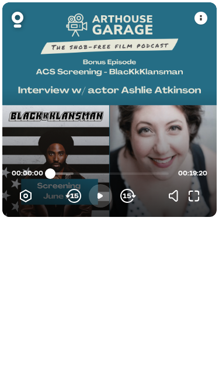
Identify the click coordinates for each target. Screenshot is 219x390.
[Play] (100, 196)
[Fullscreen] (194, 196)
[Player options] (26, 195)
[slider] (50, 173)
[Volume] (176, 196)
